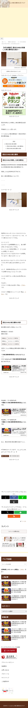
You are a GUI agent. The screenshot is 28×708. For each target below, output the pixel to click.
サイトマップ (5, 677)
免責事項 (4, 666)
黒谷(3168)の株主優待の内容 (14, 148)
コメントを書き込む (14, 531)
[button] (14, 501)
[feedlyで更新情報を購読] (20, 512)
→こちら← (23, 285)
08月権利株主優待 (15, 456)
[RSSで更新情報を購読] (14, 516)
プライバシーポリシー (8, 662)
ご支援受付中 (5, 681)
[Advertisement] (14, 22)
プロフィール (5, 674)
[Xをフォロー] (7, 512)
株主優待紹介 (6, 456)
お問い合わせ (5, 670)
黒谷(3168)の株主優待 (11, 144)
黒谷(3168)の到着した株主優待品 (15, 146)
